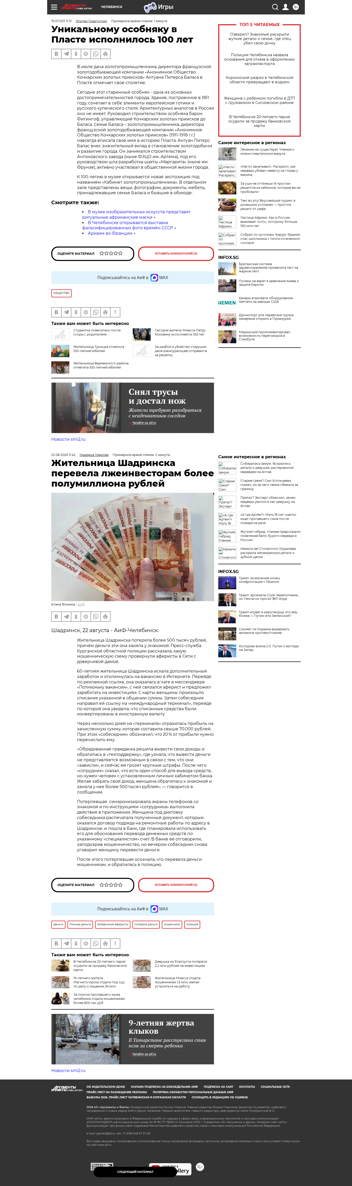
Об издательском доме (106, 1087)
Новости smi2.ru (68, 439)
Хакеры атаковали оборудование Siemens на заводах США (266, 300)
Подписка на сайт (218, 1087)
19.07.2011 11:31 (61, 21)
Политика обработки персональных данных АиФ (193, 1092)
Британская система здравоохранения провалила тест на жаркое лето (268, 267)
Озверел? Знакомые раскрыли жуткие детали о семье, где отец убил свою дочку (259, 38)
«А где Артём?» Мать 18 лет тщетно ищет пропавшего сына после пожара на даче (268, 519)
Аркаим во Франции (110, 233)
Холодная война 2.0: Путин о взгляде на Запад (269, 648)
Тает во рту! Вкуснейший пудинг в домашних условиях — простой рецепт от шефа (267, 205)
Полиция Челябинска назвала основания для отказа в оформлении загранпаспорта (259, 59)
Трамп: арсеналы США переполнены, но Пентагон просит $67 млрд (269, 597)
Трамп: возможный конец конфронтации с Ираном (259, 580)
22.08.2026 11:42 (63, 455)
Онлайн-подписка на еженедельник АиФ (164, 1087)
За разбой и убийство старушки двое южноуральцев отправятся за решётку (181, 351)
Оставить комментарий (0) (176, 253)
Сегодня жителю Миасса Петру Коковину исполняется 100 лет (180, 332)
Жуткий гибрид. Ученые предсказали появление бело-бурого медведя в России (270, 536)
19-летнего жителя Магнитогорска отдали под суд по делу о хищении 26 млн (98, 982)
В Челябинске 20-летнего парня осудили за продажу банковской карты (259, 121)
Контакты (247, 1087)
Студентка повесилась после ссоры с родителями (97, 332)
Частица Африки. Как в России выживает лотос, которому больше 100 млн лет (268, 222)
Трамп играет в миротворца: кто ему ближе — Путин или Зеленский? (268, 614)
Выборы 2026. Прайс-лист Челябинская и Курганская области (136, 1097)
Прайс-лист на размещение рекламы (117, 1092)
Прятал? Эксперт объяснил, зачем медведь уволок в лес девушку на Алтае (267, 502)
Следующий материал (135, 1172)
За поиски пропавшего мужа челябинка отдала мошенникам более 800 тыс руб (99, 999)
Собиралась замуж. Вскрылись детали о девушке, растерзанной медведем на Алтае (267, 468)
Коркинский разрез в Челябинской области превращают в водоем (260, 80)
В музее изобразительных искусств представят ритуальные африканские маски (136, 214)
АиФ (81, 604)
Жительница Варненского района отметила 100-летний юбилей (101, 365)
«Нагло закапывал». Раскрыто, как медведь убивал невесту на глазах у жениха (269, 171)
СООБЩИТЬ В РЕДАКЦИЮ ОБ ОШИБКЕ (220, 1097)
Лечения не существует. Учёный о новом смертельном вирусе (267, 152)
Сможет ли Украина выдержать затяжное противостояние (264, 631)
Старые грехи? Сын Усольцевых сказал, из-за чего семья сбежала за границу (269, 485)
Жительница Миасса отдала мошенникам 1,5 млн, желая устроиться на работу (177, 982)
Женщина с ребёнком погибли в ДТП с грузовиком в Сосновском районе (259, 100)
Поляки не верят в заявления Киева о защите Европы (269, 283)
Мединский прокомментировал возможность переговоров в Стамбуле (264, 335)
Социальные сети (275, 1087)
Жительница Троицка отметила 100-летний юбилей (98, 349)
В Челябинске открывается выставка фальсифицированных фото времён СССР (127, 225)
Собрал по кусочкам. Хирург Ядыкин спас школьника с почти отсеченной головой (270, 239)
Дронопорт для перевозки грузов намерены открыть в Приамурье (266, 317)
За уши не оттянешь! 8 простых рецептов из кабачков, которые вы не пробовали (270, 188)
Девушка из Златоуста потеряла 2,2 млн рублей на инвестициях (181, 964)
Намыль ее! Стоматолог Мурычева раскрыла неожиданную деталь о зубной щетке (268, 553)
